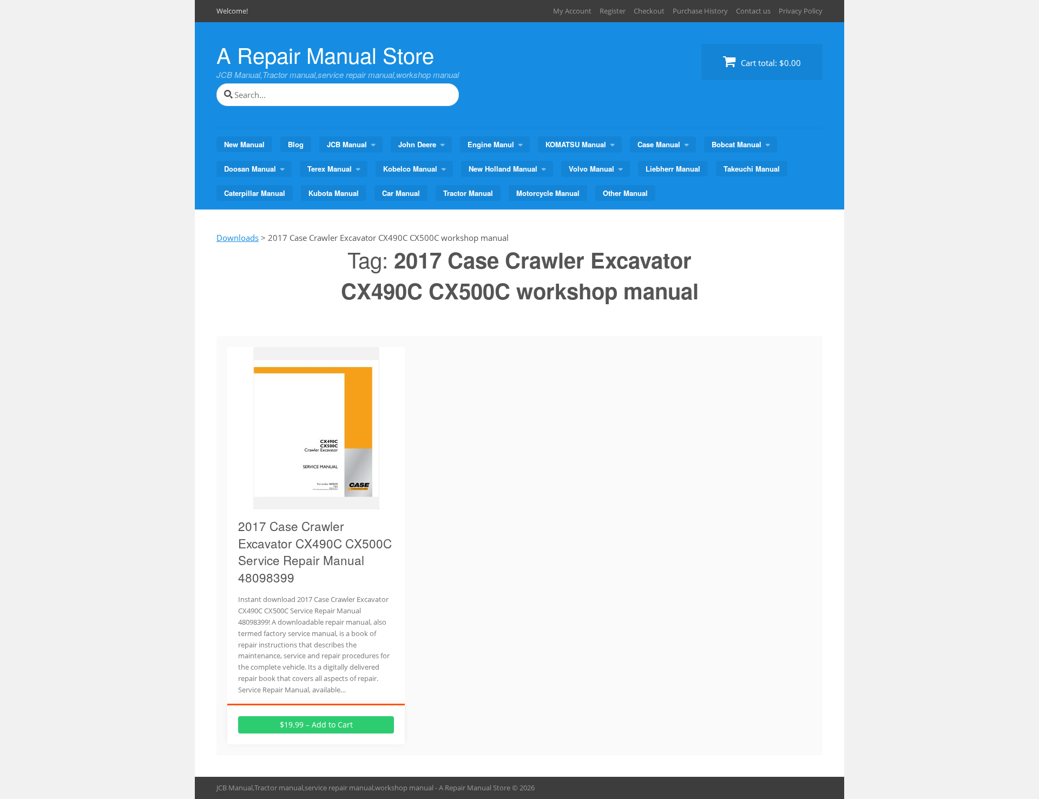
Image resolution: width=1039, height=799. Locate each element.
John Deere (417, 144)
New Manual (244, 144)
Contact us (753, 11)
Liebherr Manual (673, 168)
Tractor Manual (468, 193)
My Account (572, 11)
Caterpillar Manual (254, 193)
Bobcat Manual (736, 144)
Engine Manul (491, 144)
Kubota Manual (333, 193)
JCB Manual (347, 144)
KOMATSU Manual (575, 144)
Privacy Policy (801, 11)
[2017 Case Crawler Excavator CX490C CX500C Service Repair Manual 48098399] (316, 502)
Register (613, 11)
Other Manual (625, 193)
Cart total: (770, 62)
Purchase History (700, 11)
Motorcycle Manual (548, 193)
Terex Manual (329, 168)
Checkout (649, 11)
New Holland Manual (503, 168)
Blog (296, 144)
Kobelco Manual (410, 168)
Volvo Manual (591, 168)
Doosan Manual (250, 168)
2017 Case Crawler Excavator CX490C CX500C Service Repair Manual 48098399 (315, 551)
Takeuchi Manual (752, 168)
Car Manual (401, 193)
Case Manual (658, 144)
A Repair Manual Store (325, 54)
